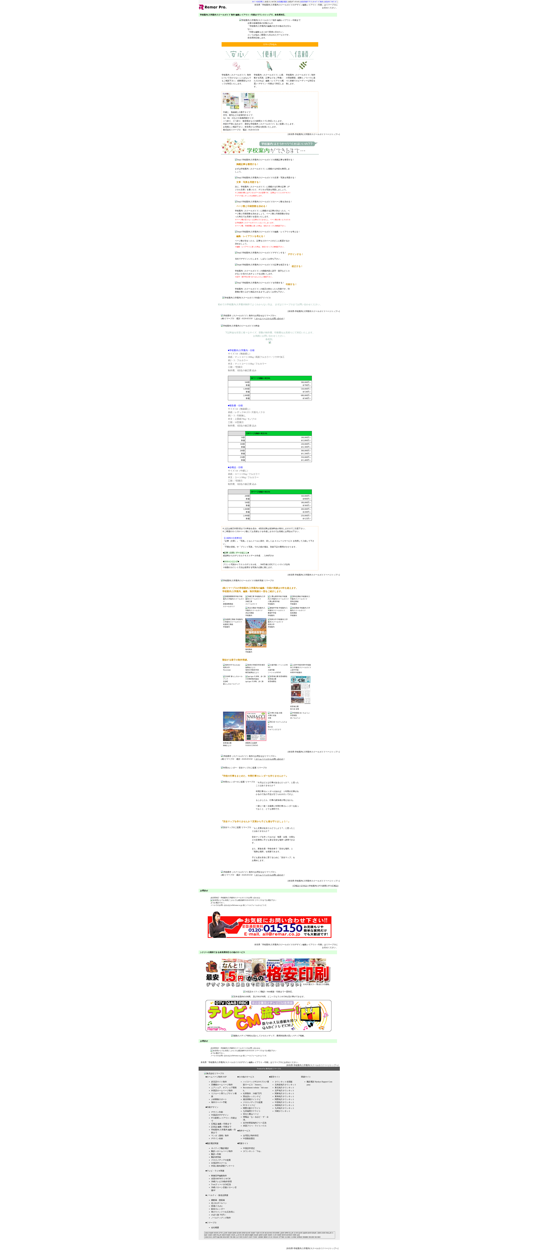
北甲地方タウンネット (284, 1091)
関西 (227, 1237)
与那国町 (260, 1237)
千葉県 (257, 1233)
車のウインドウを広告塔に (223, 1212)
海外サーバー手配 (219, 1102)
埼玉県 (262, 1233)
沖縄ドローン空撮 (219, 1187)
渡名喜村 (312, 1237)
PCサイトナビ (249, 1105)
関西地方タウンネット (284, 1099)
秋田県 (216, 1233)
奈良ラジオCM (270, 2)
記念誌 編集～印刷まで (221, 1127)
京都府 (210, 1235)
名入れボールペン (219, 1203)
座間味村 (299, 1237)
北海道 (207, 1233)
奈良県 (323, 1233)
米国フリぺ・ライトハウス (255, 1126)
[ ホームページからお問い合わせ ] (269, 318)
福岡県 (261, 1235)
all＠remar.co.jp (236, 905)
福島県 (234, 1233)
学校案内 (313, 886)
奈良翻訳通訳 (282, 2)
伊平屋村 (281, 1237)
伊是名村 (275, 1237)
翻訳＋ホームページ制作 (222, 1151)
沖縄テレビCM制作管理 (221, 1182)
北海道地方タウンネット (285, 1085)
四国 (234, 1237)
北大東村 (287, 1237)
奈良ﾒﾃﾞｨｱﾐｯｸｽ (293, 2)
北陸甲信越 (215, 1237)
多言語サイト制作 (219, 1082)
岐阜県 (310, 1233)
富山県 (291, 1233)
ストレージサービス (283, 541)
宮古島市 (245, 1237)
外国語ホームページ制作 (222, 1091)
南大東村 (318, 1237)
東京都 (267, 1233)
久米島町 (293, 1237)
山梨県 (282, 1233)
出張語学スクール (219, 1163)
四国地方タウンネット (284, 1105)
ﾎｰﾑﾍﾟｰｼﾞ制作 (318, 2)
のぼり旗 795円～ (218, 1215)
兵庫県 (214, 1235)
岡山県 (219, 1235)
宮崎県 (279, 1235)
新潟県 (239, 1233)
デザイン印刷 (217, 1112)
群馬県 (244, 1233)
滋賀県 (305, 1233)
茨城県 (253, 1233)
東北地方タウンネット (284, 1088)
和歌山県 (329, 1233)
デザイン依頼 (217, 1138)
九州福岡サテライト (252, 1111)
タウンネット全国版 (283, 1082)
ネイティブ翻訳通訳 (220, 1148)
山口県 (237, 1235)
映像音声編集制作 (219, 1176)
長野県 (286, 1233)
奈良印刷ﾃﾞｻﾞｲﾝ (306, 2)
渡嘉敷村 (305, 1237)
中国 (230, 1237)
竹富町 (255, 1237)
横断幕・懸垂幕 (218, 1200)
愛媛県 (251, 1235)
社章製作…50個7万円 (252, 1093)
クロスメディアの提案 (221, 1160)
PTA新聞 (322, 886)
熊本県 (284, 1235)
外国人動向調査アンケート (223, 1166)
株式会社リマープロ (273, 1069)
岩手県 (220, 1233)
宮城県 (230, 1233)
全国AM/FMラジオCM (220, 1179)
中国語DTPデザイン (220, 1115)
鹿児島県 (289, 1235)
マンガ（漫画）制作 (220, 1136)
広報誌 (296, 886)
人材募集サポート (219, 1099)
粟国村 (266, 1237)
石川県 (296, 1233)
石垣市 (250, 1237)
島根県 (228, 1235)
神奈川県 (272, 1233)
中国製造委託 (249, 1138)
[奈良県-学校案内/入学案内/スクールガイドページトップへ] (314, 134)
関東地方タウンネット (284, 1093)
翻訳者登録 (216, 1157)
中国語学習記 (249, 1148)
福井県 (300, 1233)
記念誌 (304, 886)
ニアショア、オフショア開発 (224, 1088)
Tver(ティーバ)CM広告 (221, 1184)
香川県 (242, 1235)
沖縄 (240, 1237)
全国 (298, 1235)
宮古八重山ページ (251, 1114)
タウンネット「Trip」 (252, 1151)
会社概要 (215, 1228)
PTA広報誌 (333, 886)
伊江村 (270, 1237)
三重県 (319, 1233)
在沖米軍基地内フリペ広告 (255, 1123)
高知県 (256, 1235)
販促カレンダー (218, 1209)
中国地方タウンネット (284, 1102)
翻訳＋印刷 (216, 1154)
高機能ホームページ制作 (222, 1085)
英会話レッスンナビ (252, 1096)
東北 (210, 1237)
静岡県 (277, 1233)
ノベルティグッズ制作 (221, 1218)
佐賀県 (265, 1235)
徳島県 (247, 1235)
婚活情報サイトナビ (252, 1099)
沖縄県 (294, 1235)
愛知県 (314, 1233)
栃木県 (248, 1233)
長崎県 (270, 1235)
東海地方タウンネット (284, 1096)
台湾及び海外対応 (251, 1136)
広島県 (233, 1235)
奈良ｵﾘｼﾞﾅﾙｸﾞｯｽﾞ (330, 2)
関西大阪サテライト (252, 1108)
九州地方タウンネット (284, 1108)
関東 (221, 1237)
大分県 (274, 1235)
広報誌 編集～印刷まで (221, 1124)
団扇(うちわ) (216, 1206)
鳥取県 (224, 1235)
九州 (237, 1237)
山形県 (225, 1233)
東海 (224, 1237)
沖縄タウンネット (282, 1111)
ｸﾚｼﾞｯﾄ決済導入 (258, 2)
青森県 (211, 1233)
